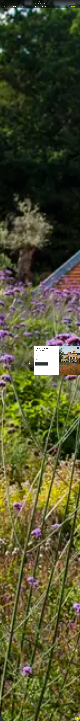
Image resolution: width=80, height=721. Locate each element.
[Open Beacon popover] (77, 718)
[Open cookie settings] (2, 718)
